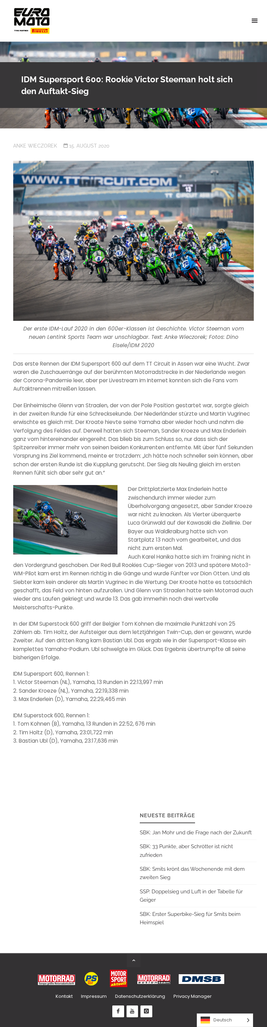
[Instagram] (146, 1011)
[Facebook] (118, 1011)
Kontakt (64, 996)
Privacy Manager (192, 996)
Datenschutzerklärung (140, 996)
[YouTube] (132, 1011)
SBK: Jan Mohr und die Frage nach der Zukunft (196, 832)
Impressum (94, 996)
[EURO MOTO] (31, 20)
